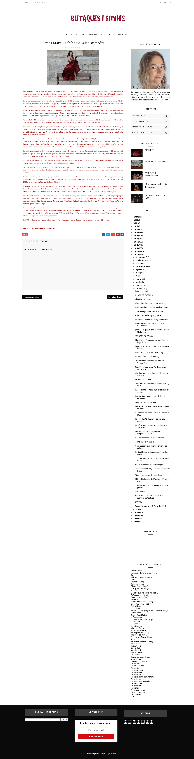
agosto (139, 270)
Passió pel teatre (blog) (140, 633)
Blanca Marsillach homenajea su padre (150, 303)
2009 (136, 515)
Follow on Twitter (141, 116)
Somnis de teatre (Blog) (140, 657)
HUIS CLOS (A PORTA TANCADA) (149, 353)
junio (138, 276)
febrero (140, 288)
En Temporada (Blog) (139, 595)
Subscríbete (96, 736)
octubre (140, 263)
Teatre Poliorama (137, 679)
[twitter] (165, 3)
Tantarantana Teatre (139, 661)
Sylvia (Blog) (136, 659)
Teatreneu (135, 688)
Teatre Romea (136, 683)
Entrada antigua (114, 297)
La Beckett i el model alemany (147, 357)
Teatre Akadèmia (137, 666)
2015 (136, 242)
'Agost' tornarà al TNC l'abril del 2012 (150, 506)
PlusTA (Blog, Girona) (139, 635)
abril (138, 282)
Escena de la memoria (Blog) (142, 602)
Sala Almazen (136, 646)
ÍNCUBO (138, 502)
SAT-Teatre (135, 655)
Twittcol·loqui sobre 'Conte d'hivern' (149, 311)
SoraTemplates (93, 754)
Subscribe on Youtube (142, 127)
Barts (133, 575)
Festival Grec (136, 606)
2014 (136, 245)
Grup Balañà (136, 613)
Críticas (79, 34)
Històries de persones (155, 161)
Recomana (135, 639)
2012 (136, 251)
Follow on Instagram (142, 132)
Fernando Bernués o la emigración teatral (151, 319)
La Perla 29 (135, 621)
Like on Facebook (140, 121)
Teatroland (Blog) (138, 690)
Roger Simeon (136, 644)
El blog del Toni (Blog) (140, 588)
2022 (136, 220)
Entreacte (134, 599)
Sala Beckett (136, 648)
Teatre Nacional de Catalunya (142, 677)
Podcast (105, 34)
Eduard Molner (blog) (139, 586)
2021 (136, 223)
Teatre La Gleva (137, 670)
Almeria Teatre (136, 571)
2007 (136, 522)
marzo (139, 285)
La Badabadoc (136, 617)
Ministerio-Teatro (137, 628)
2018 (136, 232)
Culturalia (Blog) (137, 584)
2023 (136, 217)
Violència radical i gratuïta (145, 402)
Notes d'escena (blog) (139, 630)
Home (27, 2)
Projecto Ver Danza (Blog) (141, 637)
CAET (133, 579)
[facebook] (160, 3)
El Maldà (134, 591)
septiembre (141, 266)
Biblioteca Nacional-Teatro (141, 577)
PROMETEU (150, 150)
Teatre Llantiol (136, 672)
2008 (136, 518)
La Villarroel (135, 624)
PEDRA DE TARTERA (144, 295)
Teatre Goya (136, 668)
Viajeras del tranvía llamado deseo (148, 475)
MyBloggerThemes (109, 754)
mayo (138, 279)
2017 (136, 236)
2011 (136, 254)
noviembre (141, 260)
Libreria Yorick (136, 626)
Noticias (92, 34)
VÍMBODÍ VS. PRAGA (144, 336)
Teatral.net (135, 663)
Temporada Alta (137, 694)
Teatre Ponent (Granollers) (141, 681)
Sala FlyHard (136, 650)
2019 (136, 229)
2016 (136, 239)
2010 (136, 512)
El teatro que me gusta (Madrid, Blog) (146, 593)
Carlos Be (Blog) (137, 582)
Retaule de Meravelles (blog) (142, 641)
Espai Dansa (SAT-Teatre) (141, 604)
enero (139, 509)
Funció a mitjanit (141, 291)
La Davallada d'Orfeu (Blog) (142, 619)
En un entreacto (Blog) (140, 597)
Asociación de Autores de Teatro (144, 573)
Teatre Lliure (136, 675)
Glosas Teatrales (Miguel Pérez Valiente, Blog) (149, 610)
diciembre (141, 257)
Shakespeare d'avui (143, 380)
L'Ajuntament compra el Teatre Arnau (150, 438)
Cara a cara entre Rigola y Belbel (148, 315)
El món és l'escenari (143, 299)
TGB (132, 697)
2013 (136, 248)
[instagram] (170, 3)
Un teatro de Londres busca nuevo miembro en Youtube (149, 497)
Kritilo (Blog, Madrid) (139, 615)
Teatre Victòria (136, 686)
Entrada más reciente (31, 297)
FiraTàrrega (135, 608)
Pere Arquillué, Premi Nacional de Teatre (151, 307)
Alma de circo (140, 492)
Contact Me (40, 2)
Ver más (165, 100)
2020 (136, 226)
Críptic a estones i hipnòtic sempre (149, 465)
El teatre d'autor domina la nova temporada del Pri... (148, 433)
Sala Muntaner (136, 652)
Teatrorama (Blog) (138, 692)
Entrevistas (120, 34)
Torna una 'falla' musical (145, 442)
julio (138, 273)
